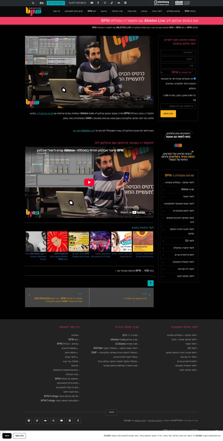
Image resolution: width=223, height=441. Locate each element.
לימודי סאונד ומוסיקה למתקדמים (179, 204)
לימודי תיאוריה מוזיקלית (183, 248)
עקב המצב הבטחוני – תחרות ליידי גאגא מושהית (122, 255)
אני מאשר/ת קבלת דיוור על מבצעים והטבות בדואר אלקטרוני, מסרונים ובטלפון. (178, 84)
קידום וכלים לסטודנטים (74, 11)
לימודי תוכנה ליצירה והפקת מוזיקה (182, 231)
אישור (7, 436)
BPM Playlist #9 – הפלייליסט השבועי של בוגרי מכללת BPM (59, 256)
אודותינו (144, 11)
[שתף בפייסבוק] (151, 283)
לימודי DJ (189, 241)
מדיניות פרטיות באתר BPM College (61, 396)
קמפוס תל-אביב (68, 348)
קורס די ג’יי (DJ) (129, 335)
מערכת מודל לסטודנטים (67, 387)
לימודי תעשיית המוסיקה (183, 262)
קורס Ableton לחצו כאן (84, 131)
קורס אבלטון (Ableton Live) (123, 340)
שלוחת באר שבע (70, 361)
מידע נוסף (19, 436)
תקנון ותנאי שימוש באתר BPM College (59, 401)
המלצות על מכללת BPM (66, 379)
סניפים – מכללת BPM (67, 344)
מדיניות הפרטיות (154, 421)
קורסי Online (187, 189)
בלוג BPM (92, 11)
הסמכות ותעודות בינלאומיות (65, 370)
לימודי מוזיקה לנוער (185, 276)
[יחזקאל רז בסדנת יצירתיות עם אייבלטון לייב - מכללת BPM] (33, 11)
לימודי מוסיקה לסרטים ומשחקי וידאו (180, 220)
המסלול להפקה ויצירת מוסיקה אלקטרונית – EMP (114, 353)
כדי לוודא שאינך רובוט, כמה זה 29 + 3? (179, 97)
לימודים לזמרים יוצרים (184, 255)
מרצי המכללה (117, 11)
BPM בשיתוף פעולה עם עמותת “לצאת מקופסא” (80, 255)
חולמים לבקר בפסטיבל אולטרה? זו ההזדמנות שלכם (100, 255)
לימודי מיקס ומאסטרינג (183, 211)
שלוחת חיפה (70, 353)
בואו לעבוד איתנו (71, 392)
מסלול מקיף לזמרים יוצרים (125, 357)
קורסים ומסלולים (173, 11)
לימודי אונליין (157, 11)
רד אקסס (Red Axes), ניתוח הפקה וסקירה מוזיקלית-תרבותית (36, 256)
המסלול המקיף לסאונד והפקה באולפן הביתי (117, 361)
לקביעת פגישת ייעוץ (55, 3)
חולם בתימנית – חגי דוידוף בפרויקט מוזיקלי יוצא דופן (144, 255)
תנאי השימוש (140, 421)
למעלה (111, 412)
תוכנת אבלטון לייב (45, 113)
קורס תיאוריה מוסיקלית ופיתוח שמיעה (120, 366)
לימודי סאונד (188, 197)
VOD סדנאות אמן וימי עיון (133, 271)
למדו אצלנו (132, 11)
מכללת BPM (190, 11)
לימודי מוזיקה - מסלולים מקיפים (179, 183)
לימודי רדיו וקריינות (186, 269)
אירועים (104, 11)
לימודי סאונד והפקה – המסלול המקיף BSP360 (115, 348)
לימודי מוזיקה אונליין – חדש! (184, 340)
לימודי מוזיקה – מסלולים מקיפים (181, 335)
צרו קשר (56, 11)
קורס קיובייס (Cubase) (126, 344)
